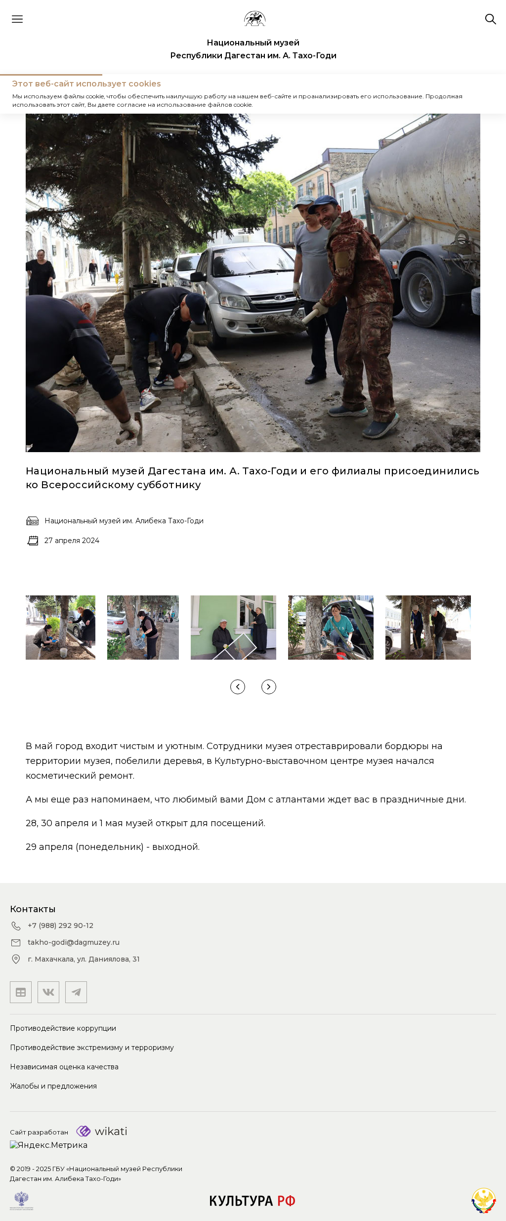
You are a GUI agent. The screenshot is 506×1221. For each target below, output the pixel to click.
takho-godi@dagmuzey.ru (74, 942)
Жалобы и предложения (53, 1086)
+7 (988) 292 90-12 (60, 925)
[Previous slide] (237, 686)
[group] (60, 627)
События (71, 93)
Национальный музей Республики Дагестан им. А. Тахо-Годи (253, 49)
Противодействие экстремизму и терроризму (92, 1047)
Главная (27, 93)
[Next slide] (268, 686)
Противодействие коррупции (63, 1028)
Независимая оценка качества (64, 1066)
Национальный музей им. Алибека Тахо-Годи (124, 520)
